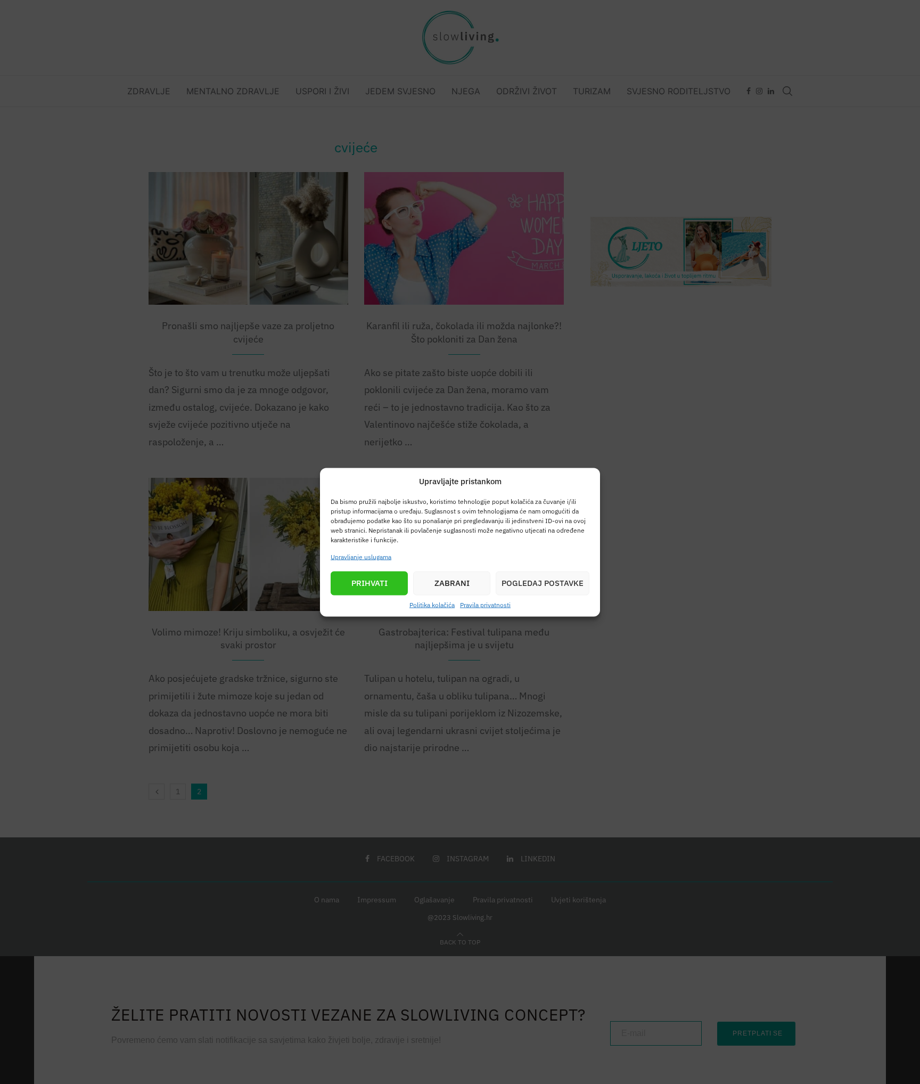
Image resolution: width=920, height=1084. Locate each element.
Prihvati (369, 583)
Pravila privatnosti (485, 604)
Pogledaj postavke (543, 583)
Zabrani (452, 583)
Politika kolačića (432, 604)
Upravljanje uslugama (361, 556)
